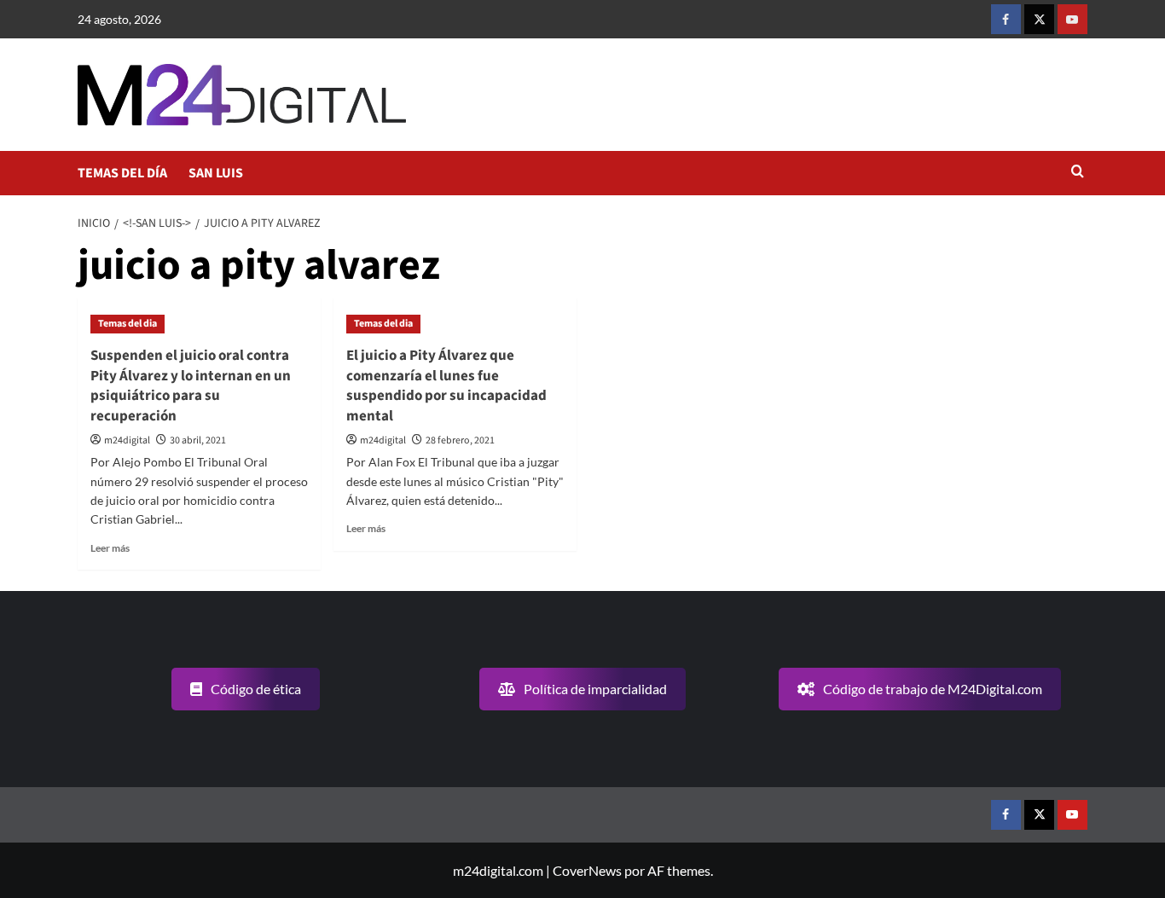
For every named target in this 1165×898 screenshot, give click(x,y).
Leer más (110, 548)
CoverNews (587, 870)
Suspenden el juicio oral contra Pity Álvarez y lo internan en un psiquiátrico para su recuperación (190, 385)
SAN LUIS (215, 173)
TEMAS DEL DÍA (122, 173)
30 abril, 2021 (198, 440)
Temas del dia (127, 323)
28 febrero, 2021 (460, 440)
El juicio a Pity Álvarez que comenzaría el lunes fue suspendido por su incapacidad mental (446, 385)
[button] (1077, 173)
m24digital (127, 440)
